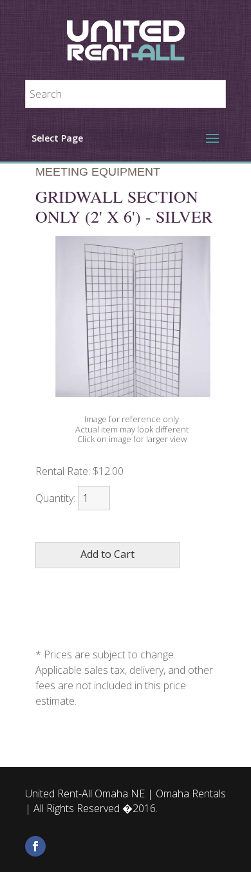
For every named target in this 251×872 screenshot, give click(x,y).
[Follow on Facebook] (35, 846)
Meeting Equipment (97, 171)
